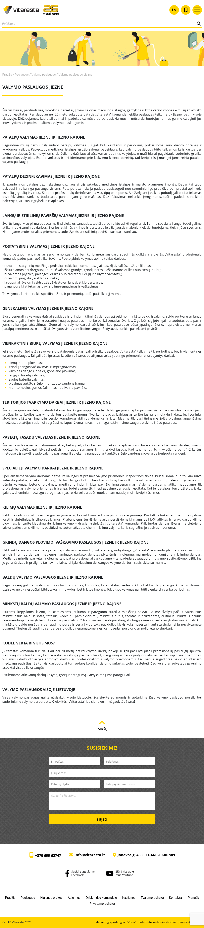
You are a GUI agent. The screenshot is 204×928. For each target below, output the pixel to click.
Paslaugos (22, 74)
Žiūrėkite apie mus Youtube (125, 873)
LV (174, 10)
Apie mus (74, 898)
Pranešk (193, 898)
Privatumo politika (102, 904)
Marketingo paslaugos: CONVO (115, 922)
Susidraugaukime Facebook (83, 873)
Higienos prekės (51, 898)
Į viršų (102, 729)
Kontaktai (175, 898)
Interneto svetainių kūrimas (158, 922)
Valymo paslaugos (43, 74)
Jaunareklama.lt (189, 922)
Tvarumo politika (152, 898)
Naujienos (128, 898)
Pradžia (7, 74)
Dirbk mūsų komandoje (101, 898)
